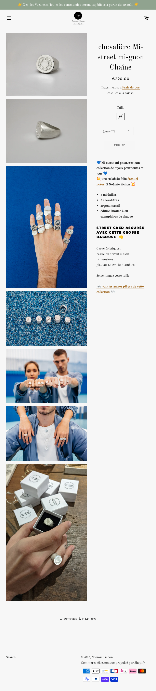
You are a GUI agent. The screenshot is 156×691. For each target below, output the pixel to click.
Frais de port (131, 87)
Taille (120, 107)
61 (120, 116)
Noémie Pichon (102, 657)
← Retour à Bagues (78, 619)
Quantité (109, 131)
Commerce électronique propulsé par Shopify (113, 663)
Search (11, 657)
